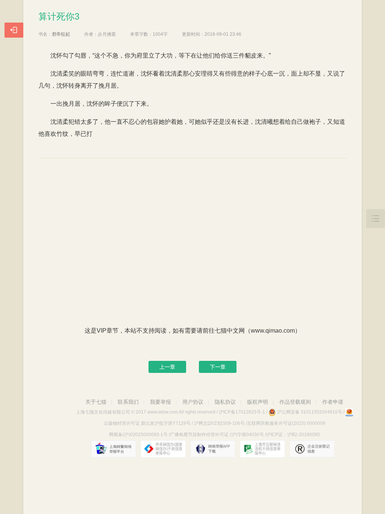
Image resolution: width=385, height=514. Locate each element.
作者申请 (332, 402)
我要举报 (160, 402)
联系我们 (128, 402)
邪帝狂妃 (61, 34)
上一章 (167, 367)
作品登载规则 (295, 402)
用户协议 (192, 402)
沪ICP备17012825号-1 (242, 412)
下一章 (218, 367)
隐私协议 (225, 402)
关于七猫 (95, 402)
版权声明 (257, 402)
